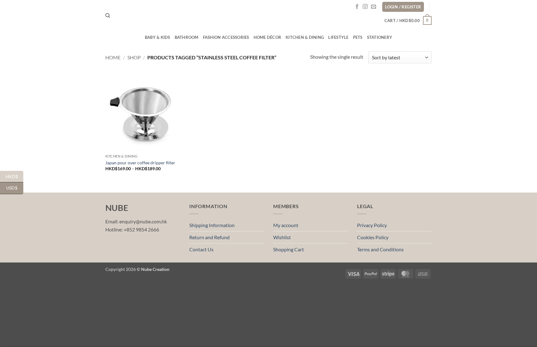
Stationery (379, 37)
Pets (358, 37)
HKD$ (14, 176)
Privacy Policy (372, 225)
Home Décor (268, 37)
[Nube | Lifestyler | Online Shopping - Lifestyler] (268, 15)
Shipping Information (212, 225)
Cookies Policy (372, 237)
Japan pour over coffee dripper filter (140, 162)
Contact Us (201, 249)
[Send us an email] (373, 7)
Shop (134, 57)
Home (113, 57)
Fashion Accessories (226, 37)
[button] (408, 20)
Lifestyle (338, 37)
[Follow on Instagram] (365, 7)
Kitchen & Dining (305, 37)
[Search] (107, 15)
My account (285, 225)
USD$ (14, 188)
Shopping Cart (288, 249)
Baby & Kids (157, 37)
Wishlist (282, 237)
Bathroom (187, 37)
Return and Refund (209, 237)
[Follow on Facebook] (357, 7)
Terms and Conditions (380, 249)
